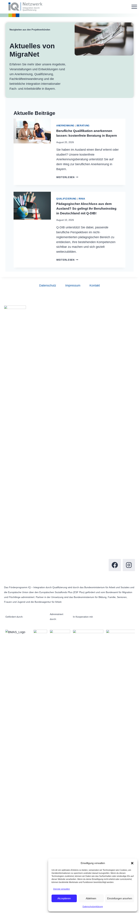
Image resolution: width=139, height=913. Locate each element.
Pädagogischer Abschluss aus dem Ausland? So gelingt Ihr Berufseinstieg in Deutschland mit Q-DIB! (86, 208)
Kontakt (95, 285)
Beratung (83, 125)
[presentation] (32, 152)
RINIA (82, 199)
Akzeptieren (64, 898)
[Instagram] (129, 565)
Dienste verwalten (61, 889)
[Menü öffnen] (134, 6)
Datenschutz (47, 285)
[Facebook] (115, 565)
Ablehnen (91, 898)
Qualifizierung (66, 199)
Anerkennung (65, 125)
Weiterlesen (67, 177)
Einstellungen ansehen (119, 898)
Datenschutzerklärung (93, 906)
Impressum (72, 285)
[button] (132, 863)
